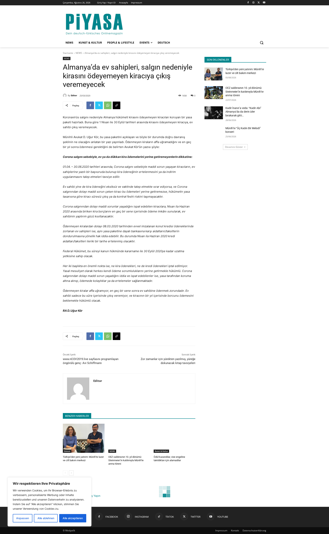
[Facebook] (248, 3)
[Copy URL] (116, 105)
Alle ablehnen (46, 518)
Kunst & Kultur (161, 451)
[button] (261, 42)
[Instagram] (253, 3)
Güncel (67, 451)
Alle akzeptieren (73, 518)
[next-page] (71, 472)
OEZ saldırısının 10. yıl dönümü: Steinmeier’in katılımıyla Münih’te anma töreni (126, 460)
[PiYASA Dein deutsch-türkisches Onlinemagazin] (94, 23)
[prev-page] (65, 472)
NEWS (79, 53)
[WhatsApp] (108, 105)
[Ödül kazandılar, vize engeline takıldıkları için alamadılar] (174, 438)
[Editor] (65, 95)
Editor (74, 95)
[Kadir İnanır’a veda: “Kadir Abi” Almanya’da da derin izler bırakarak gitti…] (213, 112)
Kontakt (235, 530)
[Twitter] (258, 3)
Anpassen (22, 518)
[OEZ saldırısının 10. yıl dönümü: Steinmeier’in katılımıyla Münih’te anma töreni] (129, 438)
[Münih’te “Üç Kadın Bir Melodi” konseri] (213, 132)
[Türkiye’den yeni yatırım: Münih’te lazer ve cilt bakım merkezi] (84, 438)
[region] (49, 501)
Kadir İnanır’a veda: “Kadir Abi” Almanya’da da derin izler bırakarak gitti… (243, 111)
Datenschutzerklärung (254, 530)
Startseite (68, 53)
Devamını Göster (234, 147)
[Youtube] (264, 3)
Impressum (221, 530)
